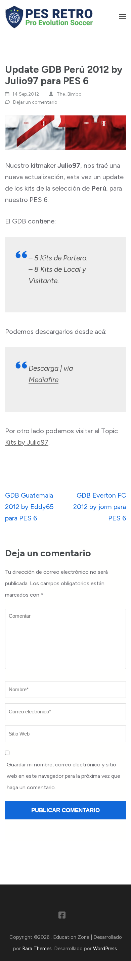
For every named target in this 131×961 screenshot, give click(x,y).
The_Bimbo (69, 94)
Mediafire (43, 379)
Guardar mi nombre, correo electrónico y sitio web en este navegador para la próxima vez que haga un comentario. (63, 776)
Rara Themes (37, 949)
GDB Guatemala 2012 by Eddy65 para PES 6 (29, 506)
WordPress (105, 949)
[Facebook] (62, 916)
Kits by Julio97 (26, 442)
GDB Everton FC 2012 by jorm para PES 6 (99, 506)
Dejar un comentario (35, 102)
